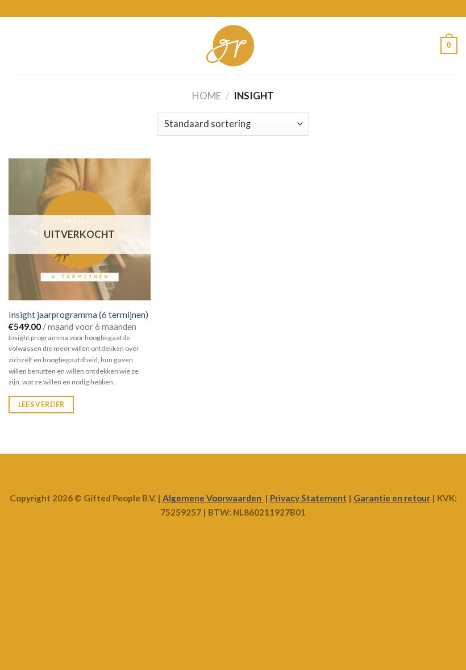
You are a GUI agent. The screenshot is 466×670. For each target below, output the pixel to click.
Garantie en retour (391, 498)
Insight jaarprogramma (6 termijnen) (78, 314)
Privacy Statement (308, 498)
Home (206, 96)
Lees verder (41, 404)
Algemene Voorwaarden (213, 498)
